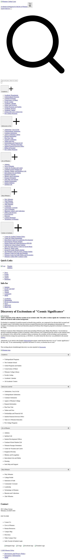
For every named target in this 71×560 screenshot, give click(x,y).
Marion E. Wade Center (11, 248)
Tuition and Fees (9, 141)
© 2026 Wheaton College (7, 550)
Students (6, 287)
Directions (7, 535)
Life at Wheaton (22, 6)
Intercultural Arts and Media (12, 173)
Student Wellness (9, 183)
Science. (3, 337)
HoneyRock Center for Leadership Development (18, 240)
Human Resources (9, 528)
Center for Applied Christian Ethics (14, 236)
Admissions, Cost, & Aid (11, 129)
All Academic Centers (10, 381)
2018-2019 (7, 305)
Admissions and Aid (6, 386)
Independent (27, 340)
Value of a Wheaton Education (13, 144)
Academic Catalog (9, 110)
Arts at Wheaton (9, 166)
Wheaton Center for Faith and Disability (16, 253)
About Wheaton (5, 195)
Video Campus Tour (10, 538)
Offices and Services (10, 212)
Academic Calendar (10, 103)
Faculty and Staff (9, 289)
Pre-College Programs (10, 113)
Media (6, 295)
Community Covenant (10, 207)
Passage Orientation (10, 178)
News (6, 272)
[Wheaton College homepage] (8, 1)
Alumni (6, 292)
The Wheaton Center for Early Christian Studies (18, 251)
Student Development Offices (13, 439)
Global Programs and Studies (12, 107)
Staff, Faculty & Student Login (13, 541)
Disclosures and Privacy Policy (14, 554)
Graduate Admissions (10, 133)
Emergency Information (12, 555)
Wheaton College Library (11, 372)
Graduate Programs (10, 98)
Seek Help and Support (11, 179)
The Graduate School (10, 362)
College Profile (8, 202)
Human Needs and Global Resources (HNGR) (18, 243)
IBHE (6, 557)
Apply (2, 8)
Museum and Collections (11, 493)
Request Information (10, 136)
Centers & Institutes (7, 233)
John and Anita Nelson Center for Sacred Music (18, 246)
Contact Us (7, 522)
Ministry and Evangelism (11, 176)
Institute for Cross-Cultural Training (14, 245)
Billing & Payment (9, 148)
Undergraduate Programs (11, 97)
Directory (7, 216)
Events (6, 274)
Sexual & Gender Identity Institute (14, 250)
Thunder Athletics (9, 267)
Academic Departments (11, 95)
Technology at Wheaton (11, 219)
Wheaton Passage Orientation (13, 445)
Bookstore (7, 279)
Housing (6, 461)
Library (6, 277)
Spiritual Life (8, 184)
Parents (6, 290)
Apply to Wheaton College (12, 134)
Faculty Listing (8, 102)
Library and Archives (10, 105)
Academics (4, 6)
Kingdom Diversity (10, 174)
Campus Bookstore (10, 217)
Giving (6, 276)
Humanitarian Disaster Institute (13, 241)
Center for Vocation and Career (13, 168)
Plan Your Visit (8, 138)
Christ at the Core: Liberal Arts (13, 112)
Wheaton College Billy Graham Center (15, 256)
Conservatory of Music (11, 100)
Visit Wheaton (8, 201)
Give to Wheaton (9, 209)
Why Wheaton (8, 199)
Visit (5, 8)
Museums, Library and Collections (14, 211)
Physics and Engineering (11, 302)
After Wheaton (8, 204)
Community (7, 294)
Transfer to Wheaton (10, 139)
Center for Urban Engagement (13, 238)
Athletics (7, 164)
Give (8, 8)
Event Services (8, 214)
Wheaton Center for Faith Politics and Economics (18, 255)
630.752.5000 (5, 516)
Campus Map (8, 531)
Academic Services (10, 108)
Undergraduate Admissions (12, 131)
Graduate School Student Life (13, 169)
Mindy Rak (7, 307)
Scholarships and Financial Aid (13, 143)
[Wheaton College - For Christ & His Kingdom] (5, 350)
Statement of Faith (9, 480)
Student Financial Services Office (14, 146)
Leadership (7, 206)
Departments (8, 300)
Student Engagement (10, 181)
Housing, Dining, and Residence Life (15, 171)
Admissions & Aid (12, 6)
